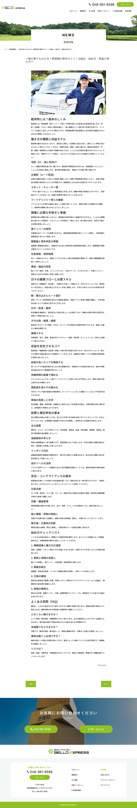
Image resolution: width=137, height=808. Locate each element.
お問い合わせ (125, 4)
